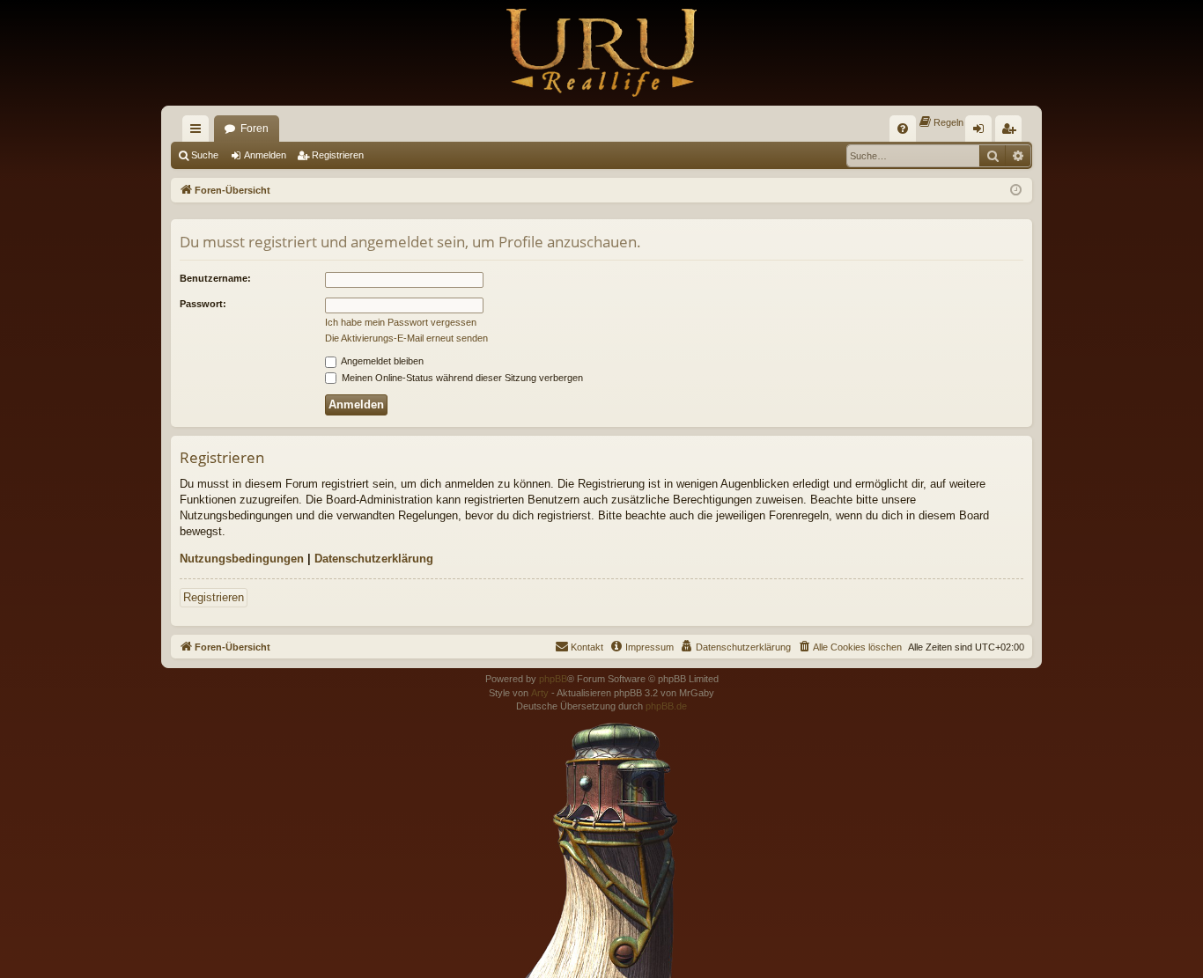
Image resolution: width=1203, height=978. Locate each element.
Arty (540, 693)
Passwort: (203, 303)
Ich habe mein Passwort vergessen (400, 322)
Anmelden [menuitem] (982, 132)
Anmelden (265, 155)
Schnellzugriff (199, 132)
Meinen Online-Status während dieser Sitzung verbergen (461, 377)
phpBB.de (666, 706)
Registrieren (338, 155)
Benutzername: (215, 278)
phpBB (553, 678)
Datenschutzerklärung (373, 558)
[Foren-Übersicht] (601, 53)
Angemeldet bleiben (381, 361)
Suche (204, 155)
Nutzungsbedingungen (242, 558)
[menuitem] (902, 128)
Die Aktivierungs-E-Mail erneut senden (406, 338)
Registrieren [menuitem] (1012, 132)
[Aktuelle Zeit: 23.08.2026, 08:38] (1016, 190)
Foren (254, 128)
